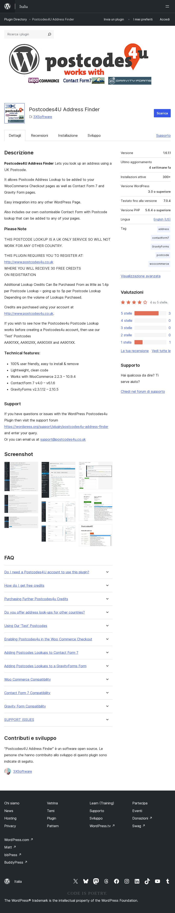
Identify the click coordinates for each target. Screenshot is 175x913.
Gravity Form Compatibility (25, 706)
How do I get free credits (24, 586)
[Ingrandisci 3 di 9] (32, 522)
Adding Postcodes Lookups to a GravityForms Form (45, 666)
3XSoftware (42, 117)
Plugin (51, 818)
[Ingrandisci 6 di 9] (69, 531)
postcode (163, 255)
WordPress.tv (102, 826)
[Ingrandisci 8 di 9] (107, 498)
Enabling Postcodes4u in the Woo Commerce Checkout (48, 639)
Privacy (10, 826)
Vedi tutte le (161, 351)
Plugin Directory (15, 19)
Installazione (68, 135)
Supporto (163, 135)
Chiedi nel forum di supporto (143, 391)
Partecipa (139, 803)
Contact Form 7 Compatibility (27, 693)
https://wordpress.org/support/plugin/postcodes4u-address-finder (56, 426)
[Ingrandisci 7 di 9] (107, 467)
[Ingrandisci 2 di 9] (32, 500)
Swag (138, 826)
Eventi (137, 811)
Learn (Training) (102, 803)
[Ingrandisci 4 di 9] (69, 467)
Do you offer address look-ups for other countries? (44, 612)
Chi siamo (11, 803)
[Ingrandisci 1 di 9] (32, 467)
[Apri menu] (168, 6)
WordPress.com (18, 840)
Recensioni (39, 135)
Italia (18, 881)
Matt (10, 847)
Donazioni (142, 818)
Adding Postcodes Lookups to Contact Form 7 (41, 653)
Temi (50, 811)
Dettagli (15, 135)
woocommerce (159, 263)
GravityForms (160, 246)
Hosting (10, 818)
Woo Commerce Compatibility (27, 679)
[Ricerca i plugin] (49, 34)
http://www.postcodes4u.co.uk (28, 262)
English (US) (162, 219)
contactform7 (160, 237)
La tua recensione (135, 351)
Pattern (53, 826)
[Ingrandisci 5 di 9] (69, 507)
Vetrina (52, 803)
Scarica (162, 113)
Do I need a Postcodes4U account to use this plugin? (46, 572)
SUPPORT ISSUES (19, 720)
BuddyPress (16, 862)
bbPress (13, 855)
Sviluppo (94, 135)
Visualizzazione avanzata (140, 276)
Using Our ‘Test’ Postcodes (25, 626)
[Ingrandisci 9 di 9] (107, 530)
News (8, 811)
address (163, 229)
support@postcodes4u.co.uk (63, 439)
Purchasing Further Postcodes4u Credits (36, 599)
